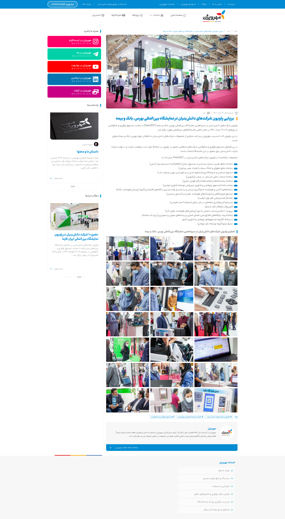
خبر (228, 31)
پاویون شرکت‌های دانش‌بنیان (218, 417)
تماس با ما (217, 4)
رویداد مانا (86, 4)
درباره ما (231, 4)
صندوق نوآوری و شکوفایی (161, 417)
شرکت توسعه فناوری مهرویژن (189, 417)
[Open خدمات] (151, 15)
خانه (236, 31)
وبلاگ (204, 4)
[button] (77, 186)
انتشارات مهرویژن (167, 4)
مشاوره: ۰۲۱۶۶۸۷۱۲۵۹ (62, 4)
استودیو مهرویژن (188, 4)
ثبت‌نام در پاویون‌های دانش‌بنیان (111, 4)
